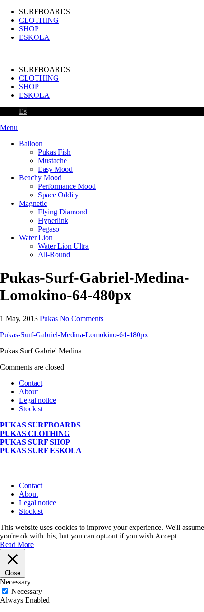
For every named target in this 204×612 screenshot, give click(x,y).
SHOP (29, 29)
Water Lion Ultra (63, 246)
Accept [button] (165, 536)
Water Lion (36, 237)
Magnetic (33, 203)
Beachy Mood (40, 178)
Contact (30, 383)
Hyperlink (53, 220)
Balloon (31, 143)
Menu (9, 127)
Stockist (31, 409)
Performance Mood (67, 186)
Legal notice (37, 400)
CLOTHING (39, 20)
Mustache (52, 161)
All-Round (54, 254)
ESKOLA (34, 37)
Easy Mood (55, 169)
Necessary (26, 591)
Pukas (49, 319)
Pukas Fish (54, 152)
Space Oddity (58, 195)
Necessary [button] (15, 582)
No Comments (81, 319)
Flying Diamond (62, 212)
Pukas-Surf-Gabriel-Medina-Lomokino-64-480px (74, 335)
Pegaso (48, 229)
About (28, 392)
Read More (17, 544)
